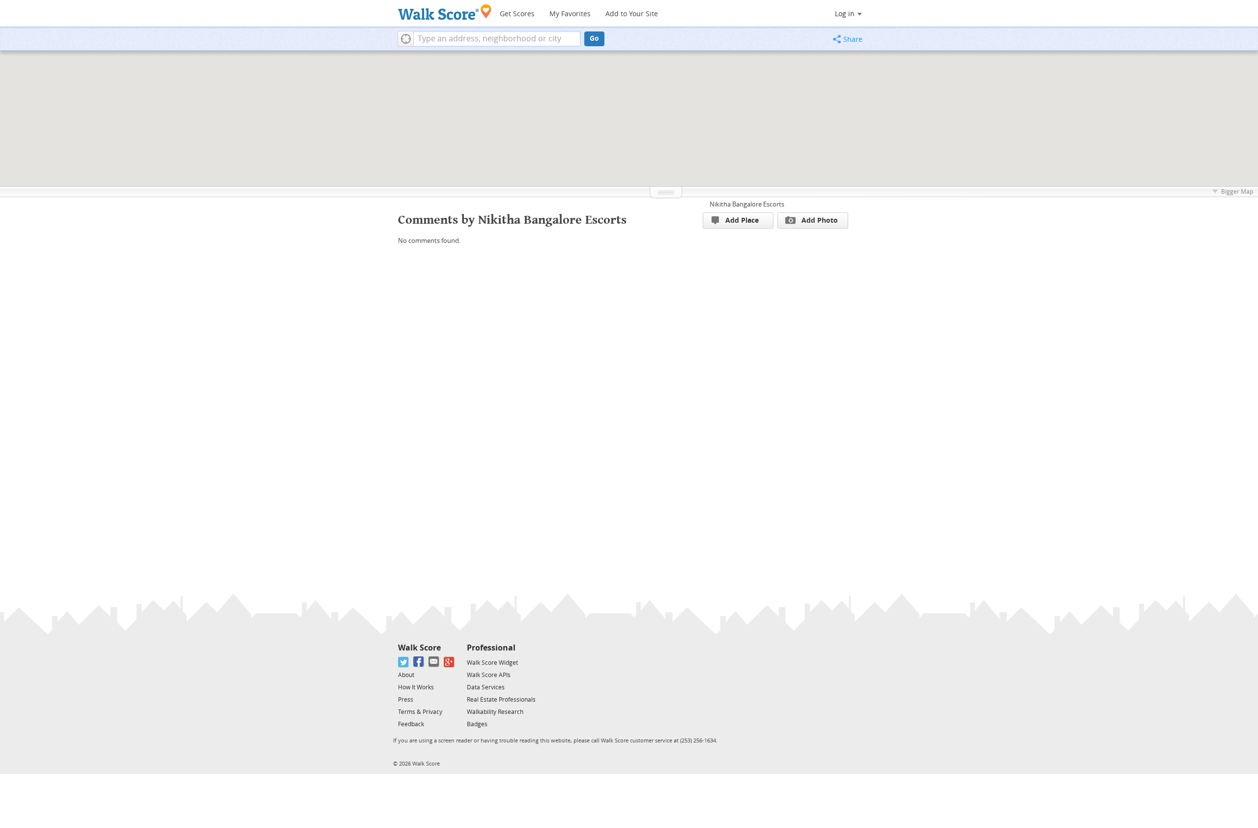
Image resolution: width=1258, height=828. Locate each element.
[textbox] (497, 39)
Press (405, 699)
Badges (477, 724)
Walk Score (419, 647)
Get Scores (517, 14)
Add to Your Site (631, 14)
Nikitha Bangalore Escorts (747, 204)
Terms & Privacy (420, 712)
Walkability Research (495, 712)
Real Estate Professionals (501, 699)
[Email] (434, 662)
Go (594, 38)
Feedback (411, 724)
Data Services (486, 687)
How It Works (416, 687)
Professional (491, 647)
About (406, 675)
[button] (406, 39)
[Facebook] (419, 662)
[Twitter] (403, 662)
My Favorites (570, 14)
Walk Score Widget (492, 662)
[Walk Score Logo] (445, 12)
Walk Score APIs (489, 675)
